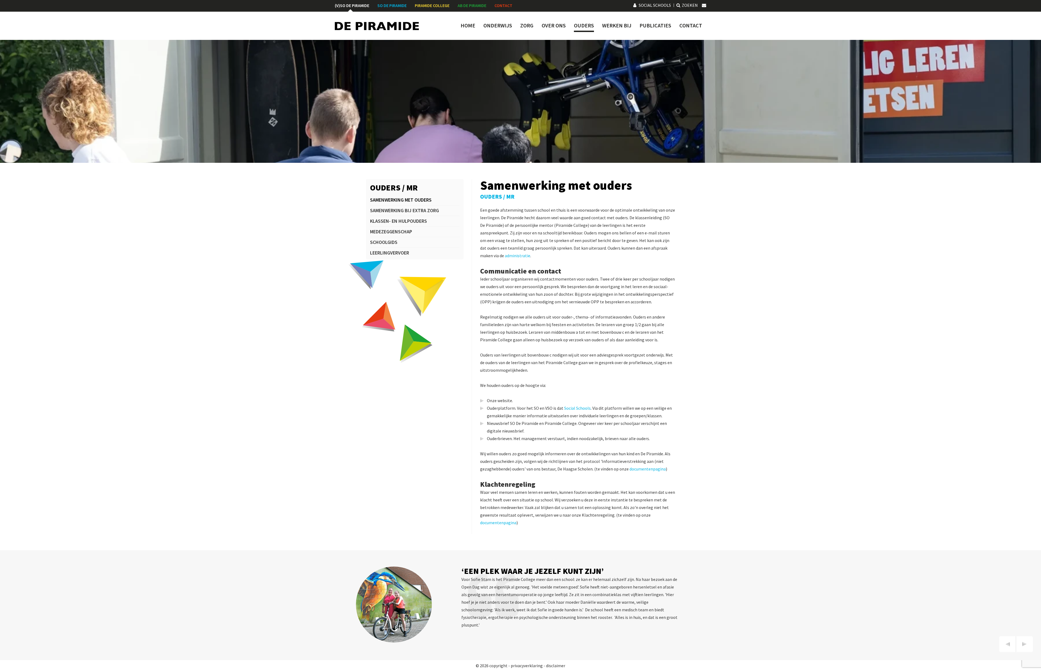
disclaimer (555, 665)
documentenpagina (647, 469)
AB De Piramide (472, 5)
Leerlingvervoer (389, 253)
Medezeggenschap (391, 231)
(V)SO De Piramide (352, 5)
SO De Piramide (392, 5)
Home (468, 25)
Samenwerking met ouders (401, 200)
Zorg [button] (527, 25)
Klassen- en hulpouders (398, 221)
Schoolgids (383, 242)
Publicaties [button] (655, 25)
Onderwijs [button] (497, 25)
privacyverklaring (527, 665)
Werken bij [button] (616, 25)
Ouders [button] (584, 25)
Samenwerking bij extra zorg (404, 210)
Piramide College (432, 5)
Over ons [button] (554, 25)
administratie (517, 255)
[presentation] (1007, 644)
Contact (503, 5)
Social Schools (655, 5)
